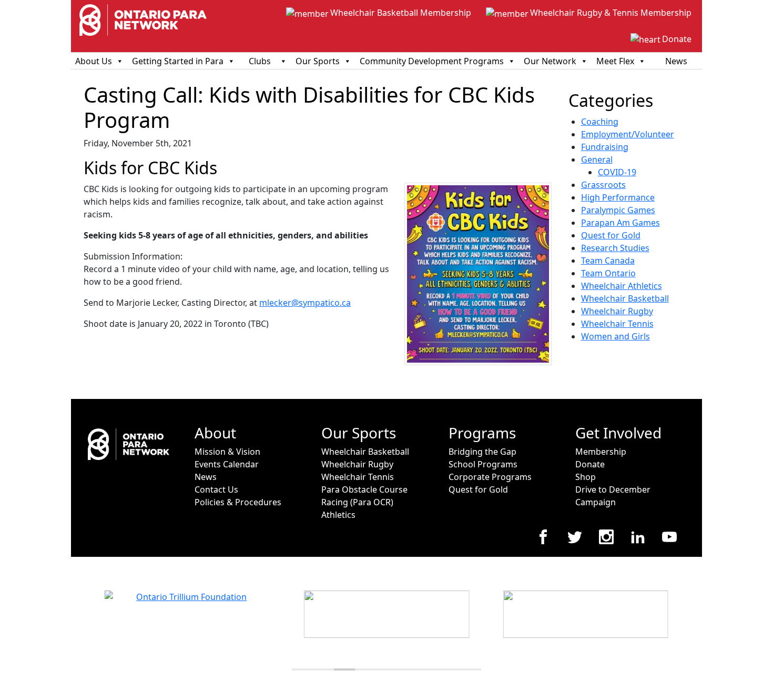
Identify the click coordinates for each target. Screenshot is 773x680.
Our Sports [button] (318, 61)
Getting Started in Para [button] (177, 61)
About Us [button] (93, 61)
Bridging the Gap (482, 451)
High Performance (618, 197)
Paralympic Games (618, 210)
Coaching (599, 121)
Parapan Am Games (620, 222)
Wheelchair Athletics (621, 286)
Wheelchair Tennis (617, 323)
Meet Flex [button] (615, 61)
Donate (676, 39)
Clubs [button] (260, 61)
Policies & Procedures (238, 502)
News (676, 61)
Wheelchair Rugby (617, 311)
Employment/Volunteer (627, 134)
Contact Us (216, 489)
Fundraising (604, 147)
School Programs (483, 464)
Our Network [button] (550, 61)
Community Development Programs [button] (432, 61)
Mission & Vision (227, 451)
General (597, 159)
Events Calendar (227, 464)
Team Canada (608, 260)
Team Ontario (608, 273)
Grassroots (603, 185)
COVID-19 (617, 172)
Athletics (338, 515)
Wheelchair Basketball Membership (400, 12)
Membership (600, 451)
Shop (585, 477)
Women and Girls (615, 336)
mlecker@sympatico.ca (305, 302)
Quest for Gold (610, 235)
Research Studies (615, 248)
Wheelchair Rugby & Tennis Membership (610, 12)
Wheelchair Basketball (625, 298)
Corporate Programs (490, 477)
